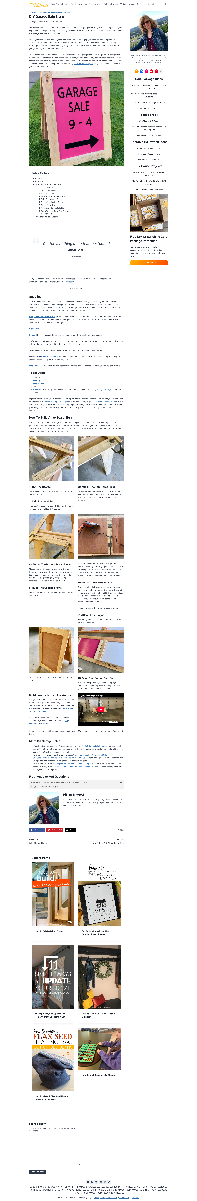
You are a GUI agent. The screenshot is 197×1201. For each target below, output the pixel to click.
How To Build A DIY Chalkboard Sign (108, 841)
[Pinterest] (92, 1182)
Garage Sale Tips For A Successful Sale (90, 755)
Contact (135, 1197)
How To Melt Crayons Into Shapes (98, 1075)
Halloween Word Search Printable (149, 148)
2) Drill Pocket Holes (47, 190)
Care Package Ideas (92, 4)
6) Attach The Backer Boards (51, 202)
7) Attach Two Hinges (48, 205)
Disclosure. (69, 282)
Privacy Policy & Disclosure (105, 1197)
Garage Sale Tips (63, 12)
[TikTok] (109, 1182)
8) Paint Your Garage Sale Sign (52, 208)
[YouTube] (96, 1182)
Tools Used (40, 181)
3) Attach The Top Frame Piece (52, 193)
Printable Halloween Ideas (149, 142)
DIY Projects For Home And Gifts (42, 12)
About (132, 4)
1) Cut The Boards (46, 187)
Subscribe (141, 4)
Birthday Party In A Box (149, 108)
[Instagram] (101, 1182)
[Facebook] (88, 1182)
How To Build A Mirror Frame (49, 931)
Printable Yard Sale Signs (106, 402)
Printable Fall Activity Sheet (149, 135)
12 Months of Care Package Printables (149, 102)
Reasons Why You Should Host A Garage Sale (74, 767)
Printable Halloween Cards (148, 159)
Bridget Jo (34, 22)
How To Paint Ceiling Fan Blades (149, 190)
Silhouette (37, 389)
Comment (34, 1131)
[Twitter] (105, 1182)
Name (33, 1164)
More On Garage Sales (44, 214)
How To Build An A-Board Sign (48, 184)
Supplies (38, 178)
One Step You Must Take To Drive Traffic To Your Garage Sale (59, 758)
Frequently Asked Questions (47, 217)
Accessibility (124, 1197)
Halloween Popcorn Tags (149, 154)
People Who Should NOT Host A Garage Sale (75, 764)
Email (82, 1164)
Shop (125, 4)
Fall (105, 4)
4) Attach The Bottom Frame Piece (54, 196)
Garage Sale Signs (104, 389)
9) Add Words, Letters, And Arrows (54, 211)
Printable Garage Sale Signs (56, 402)
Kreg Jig (36, 381)
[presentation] (53, 894)
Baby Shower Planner (38, 841)
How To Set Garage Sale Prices (91, 746)
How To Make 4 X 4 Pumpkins (149, 121)
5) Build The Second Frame (50, 199)
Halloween (113, 4)
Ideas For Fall (149, 115)
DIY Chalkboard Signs (83, 64)
